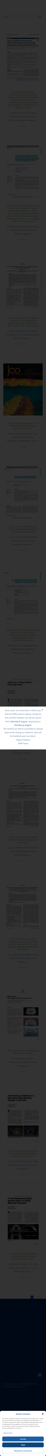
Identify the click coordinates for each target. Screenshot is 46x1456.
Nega (23, 1445)
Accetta (23, 1439)
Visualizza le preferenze (23, 1451)
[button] (43, 1414)
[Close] (42, 710)
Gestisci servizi (7, 1433)
